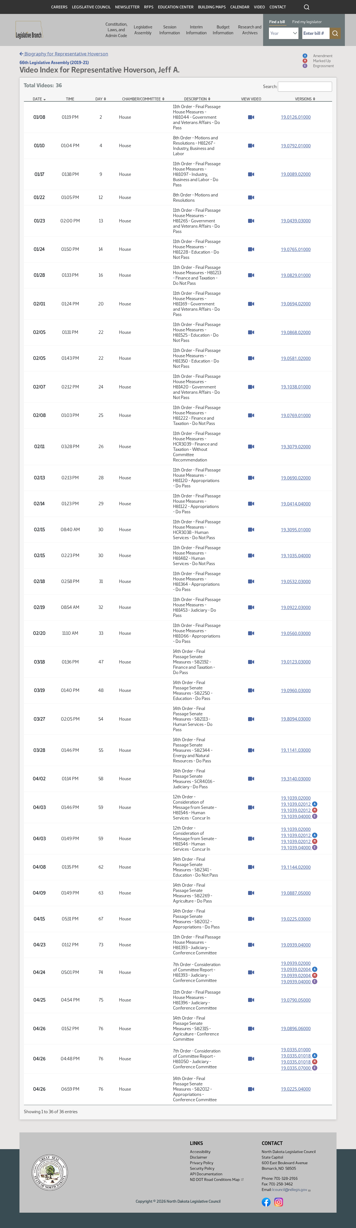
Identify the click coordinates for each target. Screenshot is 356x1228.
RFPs (149, 7)
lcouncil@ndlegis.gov (289, 1189)
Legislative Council (91, 7)
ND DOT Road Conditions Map (215, 1179)
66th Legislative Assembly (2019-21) (54, 62)
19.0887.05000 (296, 893)
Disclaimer (198, 1157)
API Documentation (206, 1174)
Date (37, 99)
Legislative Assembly (143, 30)
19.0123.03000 (296, 662)
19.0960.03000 (296, 690)
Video (259, 7)
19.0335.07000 (299, 1068)
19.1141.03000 (296, 750)
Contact (278, 7)
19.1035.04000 (296, 556)
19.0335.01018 (299, 1056)
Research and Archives (249, 30)
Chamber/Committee (141, 99)
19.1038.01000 (296, 387)
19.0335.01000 (296, 1050)
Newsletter (127, 7)
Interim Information (196, 30)
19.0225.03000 (296, 919)
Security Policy (202, 1168)
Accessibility (200, 1151)
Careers (59, 7)
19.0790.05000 (296, 1000)
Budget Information (223, 30)
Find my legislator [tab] (307, 22)
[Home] (27, 30)
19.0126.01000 (296, 117)
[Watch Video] (251, 117)
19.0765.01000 (296, 249)
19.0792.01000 (296, 146)
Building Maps (212, 7)
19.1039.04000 (299, 816)
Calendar (239, 7)
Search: (270, 86)
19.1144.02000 (296, 867)
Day (98, 99)
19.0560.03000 (296, 633)
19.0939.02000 (296, 963)
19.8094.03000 (296, 719)
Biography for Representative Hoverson (65, 54)
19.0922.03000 (296, 607)
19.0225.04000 (296, 1089)
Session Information (169, 30)
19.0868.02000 (296, 332)
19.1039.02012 (299, 804)
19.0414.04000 (296, 504)
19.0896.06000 (296, 1028)
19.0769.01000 (296, 415)
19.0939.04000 (296, 945)
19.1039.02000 (296, 798)
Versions (303, 99)
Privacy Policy (201, 1163)
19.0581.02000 (296, 358)
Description (195, 99)
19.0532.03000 (296, 581)
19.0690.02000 (296, 478)
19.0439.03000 (296, 221)
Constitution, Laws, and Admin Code (116, 30)
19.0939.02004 (299, 969)
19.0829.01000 (296, 275)
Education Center (176, 7)
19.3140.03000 (296, 779)
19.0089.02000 (296, 174)
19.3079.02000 (296, 447)
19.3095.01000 (296, 530)
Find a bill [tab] (277, 22)
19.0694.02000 (296, 304)
